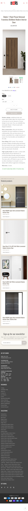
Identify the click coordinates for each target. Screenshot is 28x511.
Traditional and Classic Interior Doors (9, 459)
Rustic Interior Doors (5, 453)
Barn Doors (3, 417)
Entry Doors (3, 429)
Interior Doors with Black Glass (7, 436)
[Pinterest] (8, 487)
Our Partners (3, 394)
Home (14, 9)
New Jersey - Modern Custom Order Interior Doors (12, 467)
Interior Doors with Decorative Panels (9, 438)
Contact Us (3, 393)
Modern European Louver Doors (8, 445)
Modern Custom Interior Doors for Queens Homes (12, 474)
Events (2, 396)
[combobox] (8, 101)
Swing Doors (4, 414)
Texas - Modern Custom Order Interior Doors (10, 464)
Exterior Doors (4, 431)
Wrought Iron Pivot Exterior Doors (8, 460)
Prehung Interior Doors (6, 450)
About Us (3, 391)
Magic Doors (4, 422)
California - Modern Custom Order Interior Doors (11, 462)
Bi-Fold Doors (4, 420)
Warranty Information (5, 398)
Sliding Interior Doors (5, 457)
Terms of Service (4, 400)
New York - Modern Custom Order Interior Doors (11, 469)
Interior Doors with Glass (6, 440)
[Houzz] (14, 487)
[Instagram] (11, 487)
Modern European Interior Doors (8, 443)
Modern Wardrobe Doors (6, 447)
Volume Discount (4, 406)
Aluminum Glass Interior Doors (7, 479)
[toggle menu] (1, 3)
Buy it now (14, 113)
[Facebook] (5, 487)
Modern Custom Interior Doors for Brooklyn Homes (12, 472)
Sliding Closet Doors (5, 455)
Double (9, 95)
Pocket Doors (4, 415)
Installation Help (4, 389)
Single (4, 95)
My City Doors (15, 495)
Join (24, 342)
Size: (3, 99)
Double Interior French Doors (7, 427)
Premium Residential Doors (7, 452)
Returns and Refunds (5, 403)
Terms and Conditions (5, 401)
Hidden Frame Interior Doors (7, 434)
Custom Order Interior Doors (7, 426)
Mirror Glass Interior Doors (7, 478)
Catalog (2, 387)
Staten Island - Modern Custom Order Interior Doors (12, 471)
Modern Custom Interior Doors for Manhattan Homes (12, 476)
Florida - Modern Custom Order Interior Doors (11, 466)
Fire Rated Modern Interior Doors (8, 433)
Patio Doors (3, 448)
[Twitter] (2, 487)
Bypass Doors (4, 419)
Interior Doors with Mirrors (7, 441)
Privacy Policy (4, 405)
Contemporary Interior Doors (7, 424)
